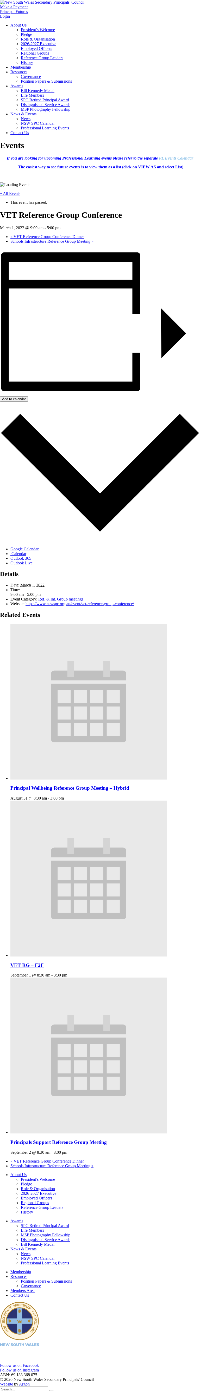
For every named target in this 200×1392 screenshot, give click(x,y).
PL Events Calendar (176, 158)
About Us (18, 25)
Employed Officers (36, 48)
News (25, 118)
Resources (18, 72)
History (27, 62)
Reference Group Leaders (42, 58)
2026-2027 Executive (38, 44)
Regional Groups (35, 53)
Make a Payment (14, 7)
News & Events (23, 114)
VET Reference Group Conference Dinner (47, 236)
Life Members (32, 95)
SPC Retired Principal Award (45, 100)
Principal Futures (14, 11)
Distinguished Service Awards (45, 104)
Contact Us (19, 132)
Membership (20, 67)
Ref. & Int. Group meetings (60, 599)
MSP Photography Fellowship (45, 109)
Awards (16, 86)
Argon (24, 1384)
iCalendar (18, 553)
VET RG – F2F (27, 965)
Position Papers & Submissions (46, 81)
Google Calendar (24, 549)
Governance (31, 76)
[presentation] (88, 778)
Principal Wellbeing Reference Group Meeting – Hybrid (69, 788)
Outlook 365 (20, 558)
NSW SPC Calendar (38, 123)
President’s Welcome (38, 30)
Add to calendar (14, 399)
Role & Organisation (38, 39)
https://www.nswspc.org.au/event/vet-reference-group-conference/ (80, 604)
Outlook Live (21, 563)
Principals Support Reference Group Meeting (58, 1142)
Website (6, 1384)
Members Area (22, 1290)
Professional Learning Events (45, 128)
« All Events (10, 193)
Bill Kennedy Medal (37, 90)
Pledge (26, 34)
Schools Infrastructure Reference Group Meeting (51, 241)
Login (5, 16)
